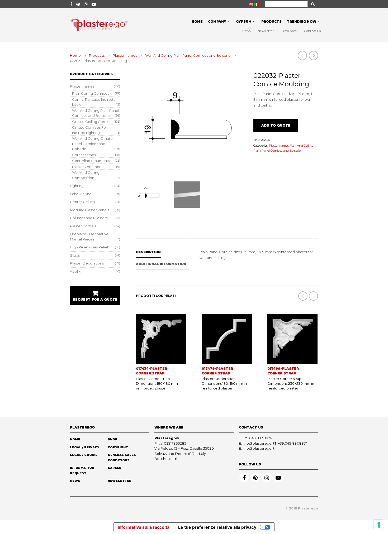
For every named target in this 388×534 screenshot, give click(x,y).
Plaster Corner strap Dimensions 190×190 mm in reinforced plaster (224, 383)
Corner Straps (84, 155)
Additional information (161, 264)
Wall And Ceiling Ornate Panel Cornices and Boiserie (92, 143)
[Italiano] (256, 4)
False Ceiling (81, 194)
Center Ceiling (82, 202)
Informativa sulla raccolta (143, 527)
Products (271, 21)
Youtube (278, 478)
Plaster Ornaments (88, 167)
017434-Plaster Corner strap (151, 371)
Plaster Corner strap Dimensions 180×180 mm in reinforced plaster (159, 383)
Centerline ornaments (91, 160)
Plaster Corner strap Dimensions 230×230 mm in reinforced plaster (290, 383)
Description (148, 252)
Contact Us (312, 31)
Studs (75, 255)
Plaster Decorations (87, 263)
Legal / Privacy (84, 447)
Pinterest (255, 478)
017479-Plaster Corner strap (217, 371)
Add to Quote (275, 125)
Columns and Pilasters (88, 218)
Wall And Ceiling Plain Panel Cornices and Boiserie (188, 55)
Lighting (77, 186)
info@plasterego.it (259, 443)
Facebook (244, 478)
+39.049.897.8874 (257, 438)
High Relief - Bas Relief (89, 247)
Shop (112, 439)
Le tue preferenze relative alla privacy (217, 527)
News (246, 31)
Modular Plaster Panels (89, 210)
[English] (251, 4)
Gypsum (244, 21)
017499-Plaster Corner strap (283, 371)
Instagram (267, 478)
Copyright (118, 447)
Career (114, 468)
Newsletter (266, 31)
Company (217, 21)
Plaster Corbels (83, 226)
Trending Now (301, 21)
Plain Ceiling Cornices (90, 93)
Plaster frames (125, 55)
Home (197, 21)
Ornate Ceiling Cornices (92, 121)
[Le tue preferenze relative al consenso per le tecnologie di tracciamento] (379, 525)
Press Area (289, 31)
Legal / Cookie (83, 455)
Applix (75, 271)
